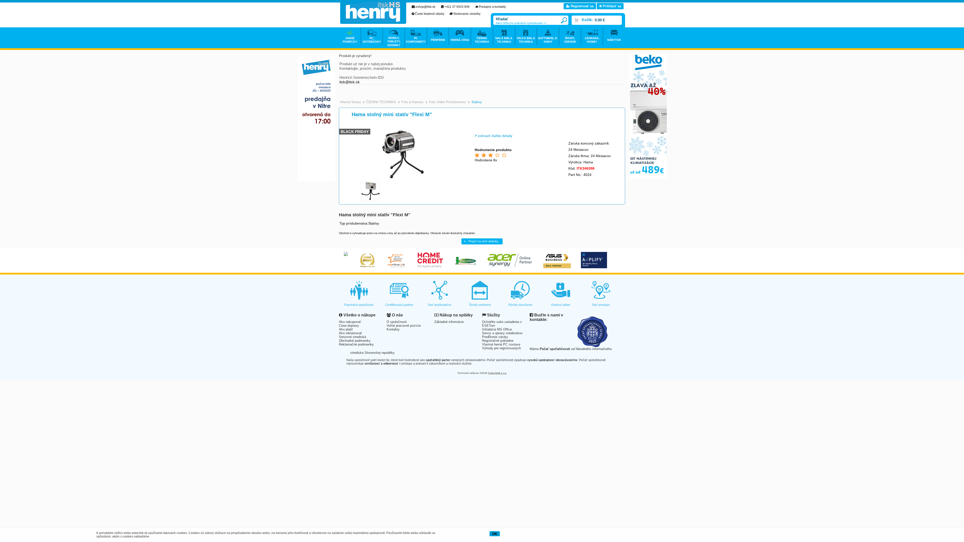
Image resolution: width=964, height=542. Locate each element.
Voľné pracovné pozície (404, 325)
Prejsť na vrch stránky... (484, 241)
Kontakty (393, 329)
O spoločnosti (397, 322)
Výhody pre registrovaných (501, 348)
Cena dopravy (349, 325)
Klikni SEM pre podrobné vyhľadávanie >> (521, 23)
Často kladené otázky (429, 14)
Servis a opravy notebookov (502, 333)
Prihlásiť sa (611, 6)
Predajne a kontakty (492, 7)
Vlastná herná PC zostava (501, 344)
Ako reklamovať (350, 333)
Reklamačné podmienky (356, 344)
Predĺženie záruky (495, 337)
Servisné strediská (352, 337)
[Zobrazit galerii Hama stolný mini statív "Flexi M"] (403, 178)
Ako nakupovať (350, 322)
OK (494, 534)
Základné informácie (449, 322)
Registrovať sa (581, 6)
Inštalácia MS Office (497, 329)
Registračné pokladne (497, 341)
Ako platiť (346, 329)
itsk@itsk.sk (349, 82)
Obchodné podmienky (355, 341)
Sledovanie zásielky (466, 14)
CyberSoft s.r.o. (497, 373)
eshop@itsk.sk (425, 7)
